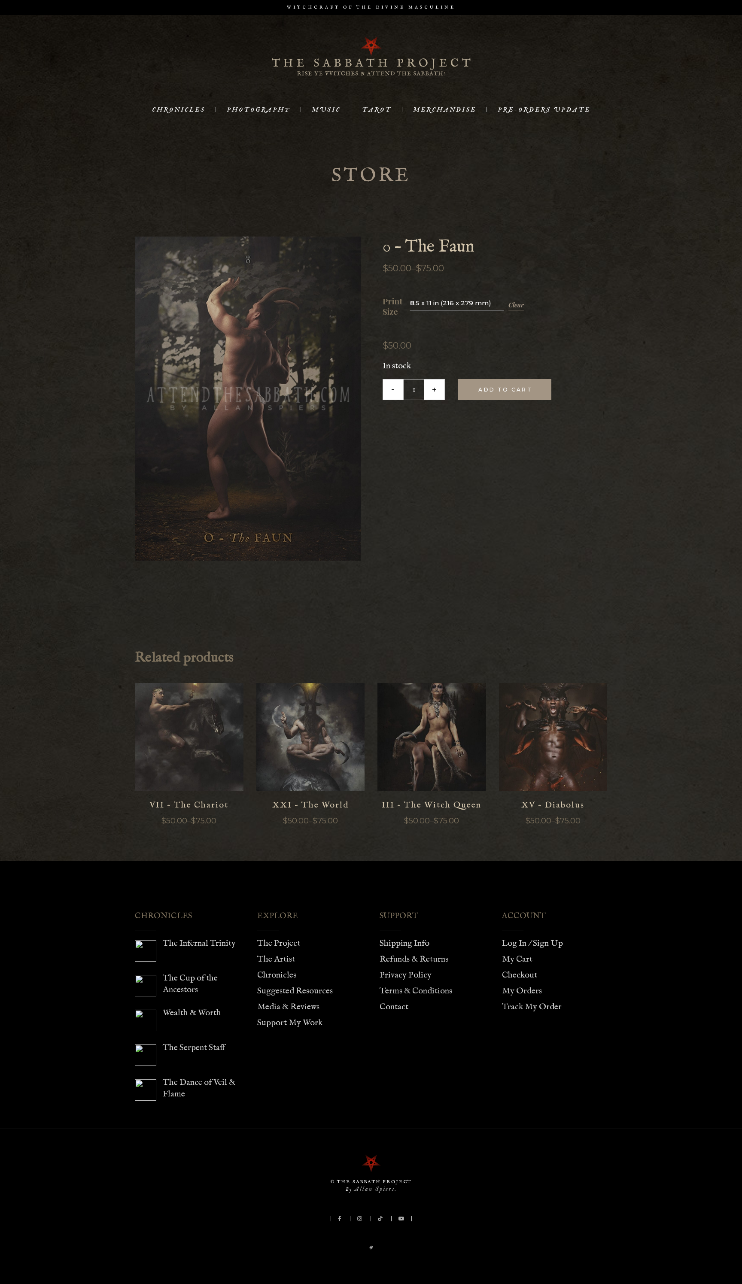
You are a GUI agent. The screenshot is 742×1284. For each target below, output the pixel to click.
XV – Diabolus (552, 805)
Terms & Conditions (416, 991)
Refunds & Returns (414, 959)
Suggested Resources (295, 991)
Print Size (392, 306)
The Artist (276, 959)
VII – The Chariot (188, 805)
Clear (516, 305)
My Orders (522, 991)
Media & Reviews (288, 1007)
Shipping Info (404, 943)
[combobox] (457, 302)
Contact (394, 1007)
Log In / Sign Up (532, 943)
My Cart (517, 959)
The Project (278, 943)
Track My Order (532, 1007)
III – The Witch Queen (431, 805)
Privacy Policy (406, 975)
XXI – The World (310, 805)
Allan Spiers (374, 1189)
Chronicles (276, 975)
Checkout (519, 975)
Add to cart (505, 389)
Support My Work (289, 1022)
